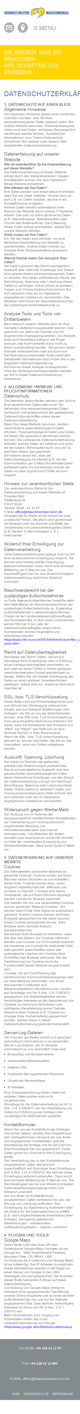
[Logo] (36, 17)
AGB (16, 1394)
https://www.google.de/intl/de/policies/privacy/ (38, 1327)
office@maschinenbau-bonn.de (38, 512)
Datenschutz (36, 1394)
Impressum (63, 1394)
